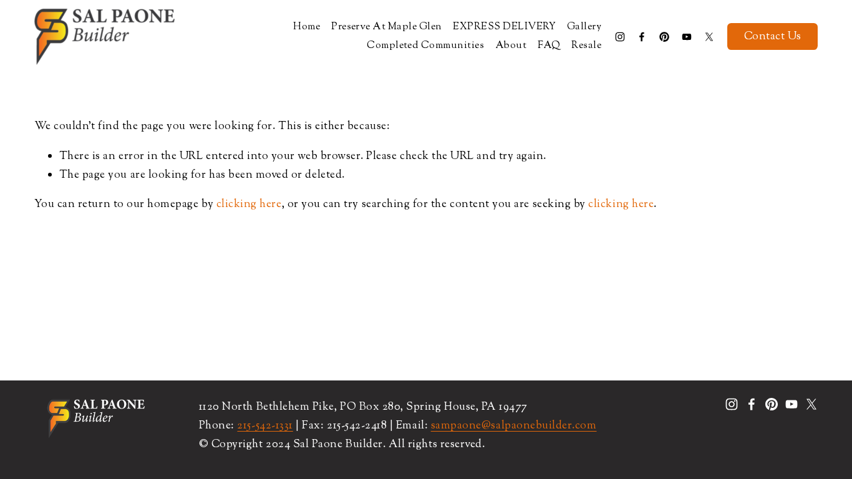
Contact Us (772, 36)
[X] (709, 36)
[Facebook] (641, 36)
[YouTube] (686, 36)
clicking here (249, 204)
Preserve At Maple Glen (386, 27)
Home (306, 27)
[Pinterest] (664, 36)
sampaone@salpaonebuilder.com (514, 425)
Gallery (584, 27)
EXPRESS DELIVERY (504, 27)
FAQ (549, 46)
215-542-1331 (265, 425)
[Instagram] (620, 36)
